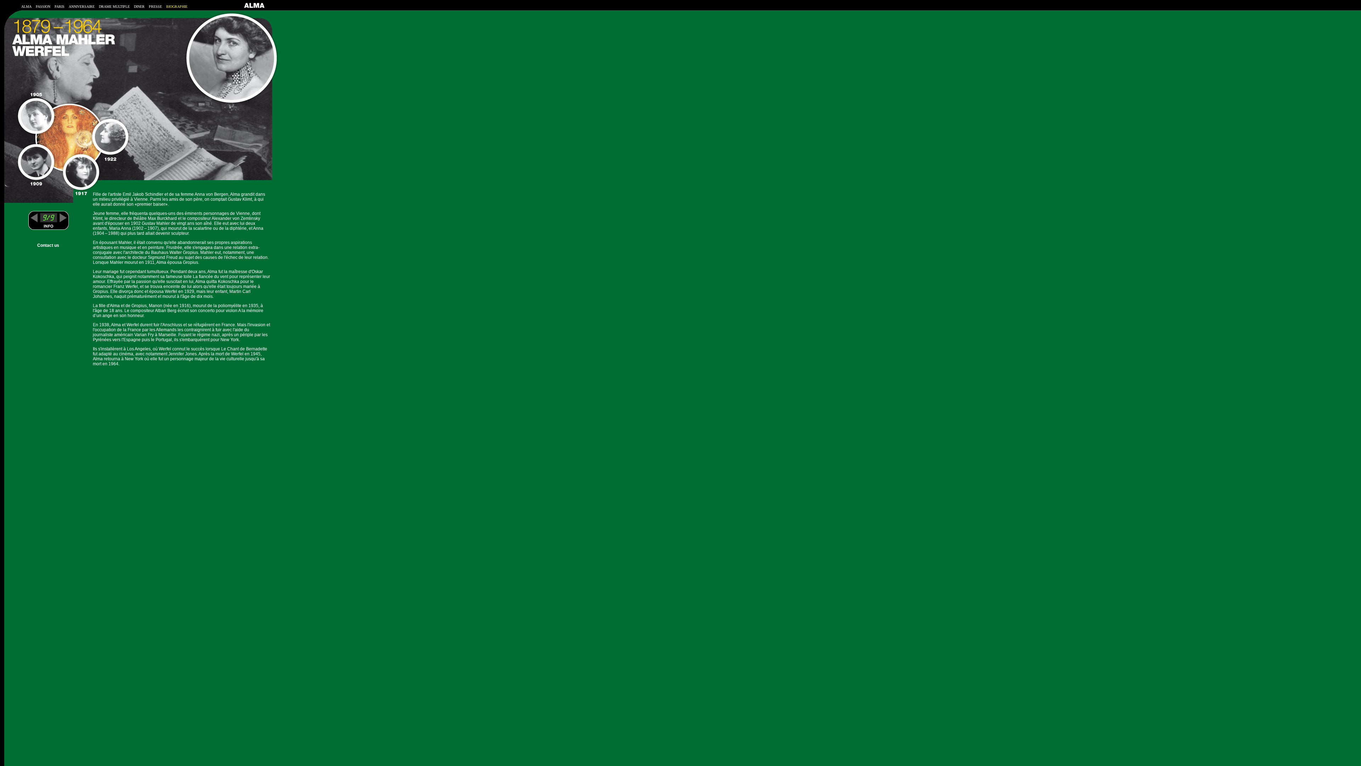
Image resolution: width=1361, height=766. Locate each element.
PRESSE (155, 7)
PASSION (43, 7)
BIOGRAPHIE (176, 7)
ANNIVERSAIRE (82, 7)
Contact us (48, 245)
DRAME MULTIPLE (114, 7)
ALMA (26, 7)
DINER (139, 7)
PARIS (60, 7)
